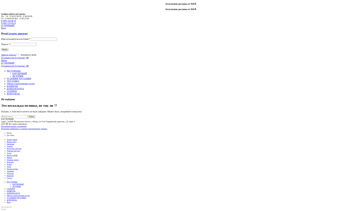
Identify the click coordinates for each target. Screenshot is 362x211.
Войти (4, 50)
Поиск (31, 117)
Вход (9, 202)
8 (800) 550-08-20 (8, 21)
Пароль (5, 44)
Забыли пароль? (9, 55)
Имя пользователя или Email (15, 39)
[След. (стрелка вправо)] (5, 209)
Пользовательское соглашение (14, 126)
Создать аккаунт (17, 33)
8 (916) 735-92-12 (8, 23)
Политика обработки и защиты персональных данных (24, 129)
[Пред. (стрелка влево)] (2, 209)
